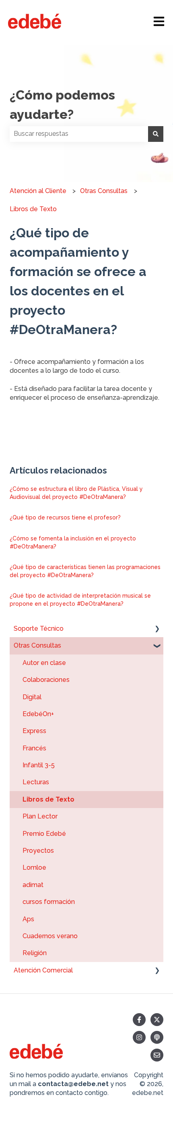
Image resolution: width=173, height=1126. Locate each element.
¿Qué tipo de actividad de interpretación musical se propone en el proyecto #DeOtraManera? (80, 599)
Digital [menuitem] (32, 697)
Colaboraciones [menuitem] (46, 679)
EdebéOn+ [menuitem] (38, 714)
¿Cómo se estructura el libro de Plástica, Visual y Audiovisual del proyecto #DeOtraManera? (76, 493)
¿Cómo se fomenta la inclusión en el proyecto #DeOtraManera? (73, 542)
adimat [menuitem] (33, 885)
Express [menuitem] (34, 731)
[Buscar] (155, 133)
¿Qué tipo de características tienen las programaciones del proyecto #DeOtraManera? (85, 571)
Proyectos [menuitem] (38, 850)
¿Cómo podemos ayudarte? (62, 104)
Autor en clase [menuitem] (44, 663)
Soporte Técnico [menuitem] (39, 628)
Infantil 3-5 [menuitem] (39, 765)
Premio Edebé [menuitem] (44, 833)
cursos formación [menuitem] (49, 902)
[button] (156, 629)
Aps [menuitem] (28, 919)
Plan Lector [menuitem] (40, 816)
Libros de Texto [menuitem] (48, 799)
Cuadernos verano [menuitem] (50, 936)
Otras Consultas (104, 191)
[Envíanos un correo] (156, 1055)
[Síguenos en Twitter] (156, 1019)
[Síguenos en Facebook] (139, 1019)
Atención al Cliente (38, 191)
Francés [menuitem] (34, 748)
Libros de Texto (33, 209)
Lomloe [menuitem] (34, 867)
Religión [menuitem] (35, 953)
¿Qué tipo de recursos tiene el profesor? (65, 517)
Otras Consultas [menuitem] (37, 645)
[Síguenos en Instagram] (139, 1037)
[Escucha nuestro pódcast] (156, 1037)
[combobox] (79, 133)
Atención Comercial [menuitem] (43, 970)
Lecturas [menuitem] (36, 782)
